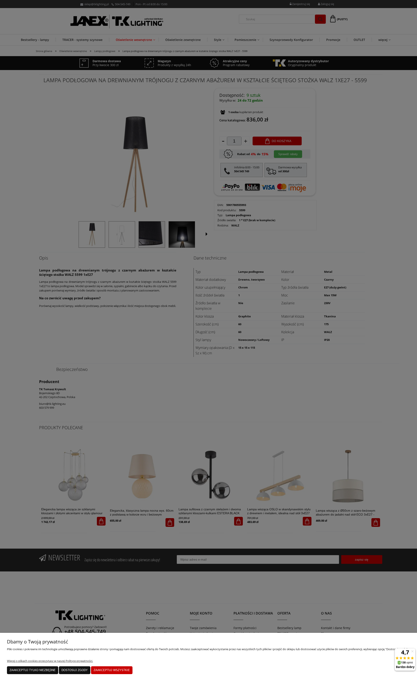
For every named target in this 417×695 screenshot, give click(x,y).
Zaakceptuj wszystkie (112, 670)
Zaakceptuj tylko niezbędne (33, 670)
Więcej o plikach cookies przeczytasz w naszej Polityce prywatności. (50, 661)
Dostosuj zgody (74, 670)
